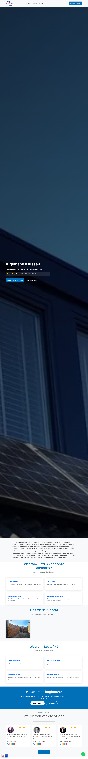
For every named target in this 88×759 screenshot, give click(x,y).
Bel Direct (52, 703)
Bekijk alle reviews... (44, 752)
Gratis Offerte (37, 703)
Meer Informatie (32, 280)
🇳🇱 (6, 756)
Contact (41, 3)
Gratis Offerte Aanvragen (75, 3)
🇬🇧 (3, 756)
